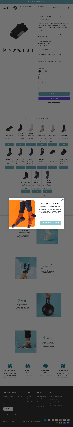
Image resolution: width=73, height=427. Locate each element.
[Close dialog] (62, 200)
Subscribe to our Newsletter (50, 222)
